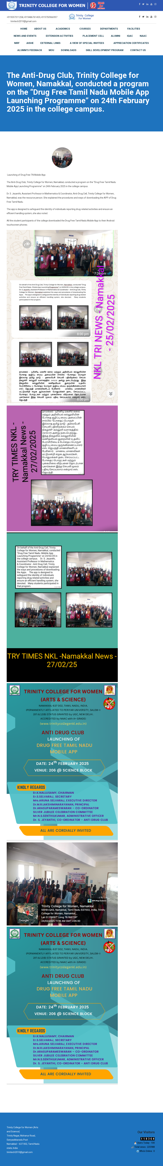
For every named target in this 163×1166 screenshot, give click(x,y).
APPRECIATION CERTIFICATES (131, 43)
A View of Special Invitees (87, 43)
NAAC (143, 35)
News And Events (25, 35)
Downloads (68, 50)
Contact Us (138, 50)
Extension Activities (59, 35)
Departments (109, 28)
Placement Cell (93, 35)
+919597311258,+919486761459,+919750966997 (32, 17)
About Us (40, 28)
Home (23, 28)
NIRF (17, 43)
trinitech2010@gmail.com (23, 21)
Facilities (133, 28)
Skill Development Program (104, 50)
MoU (51, 50)
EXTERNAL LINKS (50, 43)
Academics (63, 28)
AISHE (30, 43)
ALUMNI (115, 35)
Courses (85, 28)
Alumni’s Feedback (29, 50)
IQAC (130, 35)
